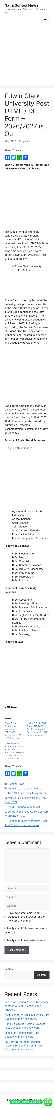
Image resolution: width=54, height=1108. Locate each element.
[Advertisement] (27, 54)
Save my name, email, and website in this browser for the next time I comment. (26, 916)
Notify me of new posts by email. (27, 940)
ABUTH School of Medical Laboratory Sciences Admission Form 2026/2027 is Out (26, 811)
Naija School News (21, 5)
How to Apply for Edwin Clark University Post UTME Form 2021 (25, 798)
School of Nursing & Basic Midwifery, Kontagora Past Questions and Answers (26, 1006)
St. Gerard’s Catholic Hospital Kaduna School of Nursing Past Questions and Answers (23, 1045)
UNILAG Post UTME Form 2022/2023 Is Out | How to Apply (36, 726)
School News (16, 783)
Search (8, 969)
